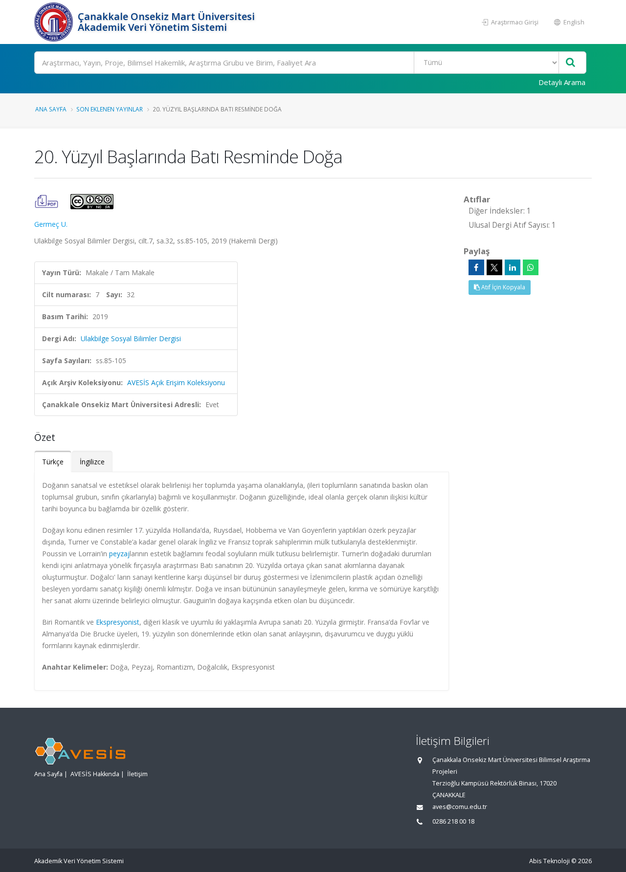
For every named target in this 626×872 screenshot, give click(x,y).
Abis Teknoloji (549, 861)
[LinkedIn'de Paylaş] (512, 267)
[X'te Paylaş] (494, 267)
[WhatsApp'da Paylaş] (530, 267)
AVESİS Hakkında (94, 774)
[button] (47, 200)
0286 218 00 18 (453, 821)
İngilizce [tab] (92, 461)
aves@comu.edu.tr (459, 807)
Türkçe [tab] (53, 461)
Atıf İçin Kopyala (502, 287)
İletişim (137, 774)
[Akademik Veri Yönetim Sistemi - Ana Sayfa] (54, 22)
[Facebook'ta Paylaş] (476, 267)
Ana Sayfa (51, 109)
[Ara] (570, 63)
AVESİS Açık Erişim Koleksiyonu (176, 382)
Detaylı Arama (561, 82)
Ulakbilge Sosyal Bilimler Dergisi (131, 338)
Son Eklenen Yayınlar (109, 109)
